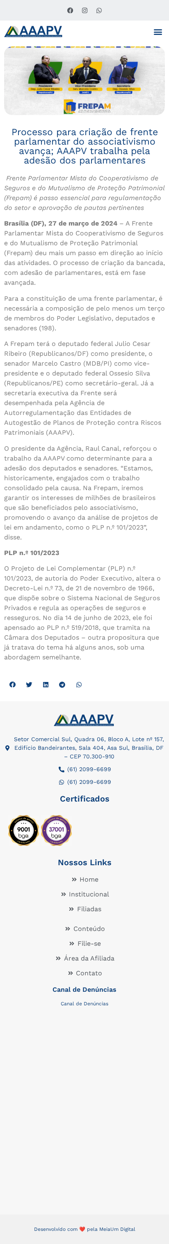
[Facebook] (70, 10)
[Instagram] (84, 10)
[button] (158, 31)
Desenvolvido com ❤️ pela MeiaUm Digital (84, 1229)
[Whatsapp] (99, 10)
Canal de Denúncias (84, 989)
